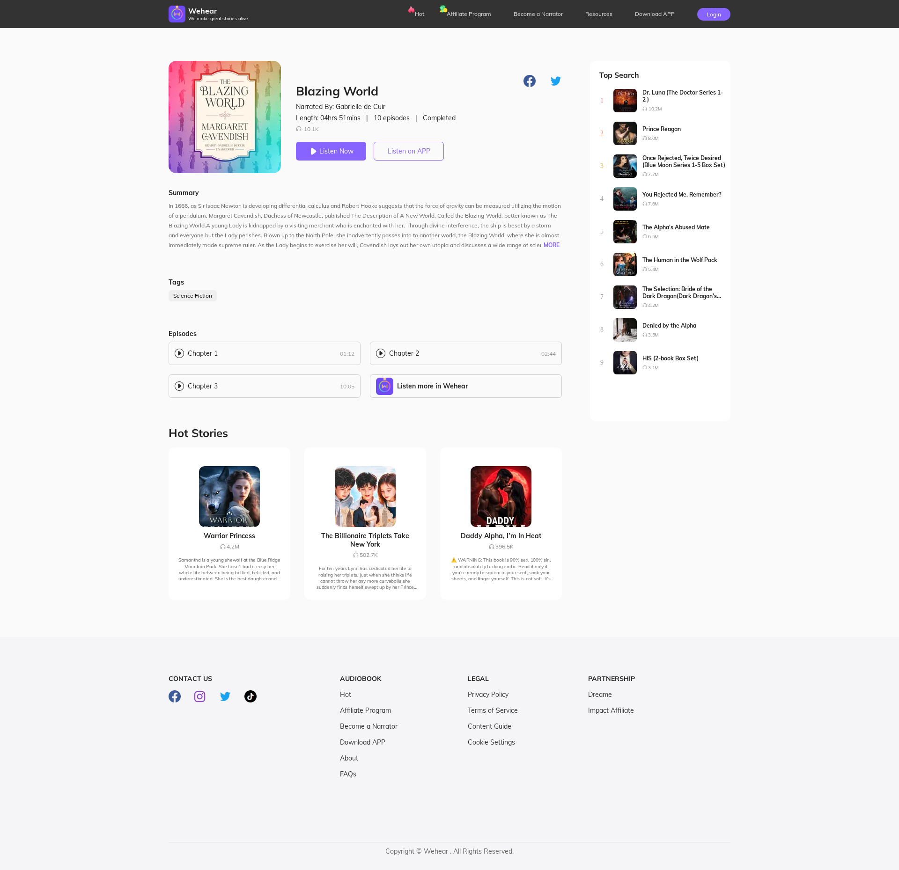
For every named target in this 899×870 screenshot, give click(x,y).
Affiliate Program (469, 13)
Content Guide (489, 726)
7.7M (653, 174)
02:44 (548, 353)
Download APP (362, 742)
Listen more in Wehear (432, 386)
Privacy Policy (488, 694)
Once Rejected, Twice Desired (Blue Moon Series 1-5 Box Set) (683, 161)
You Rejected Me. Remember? (682, 194)
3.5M (653, 334)
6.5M (653, 236)
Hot (419, 13)
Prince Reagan (661, 128)
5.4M (653, 269)
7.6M (653, 203)
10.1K (311, 128)
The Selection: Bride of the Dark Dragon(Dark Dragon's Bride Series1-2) (679, 292)
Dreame (600, 694)
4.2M (653, 305)
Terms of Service (493, 710)
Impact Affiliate (611, 710)
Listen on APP (409, 151)
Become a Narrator (538, 13)
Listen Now (336, 151)
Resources (598, 13)
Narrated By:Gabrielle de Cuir (340, 106)
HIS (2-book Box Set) (670, 358)
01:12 (347, 353)
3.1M (653, 367)
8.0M (653, 138)
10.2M (655, 108)
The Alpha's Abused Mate (676, 227)
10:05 (347, 386)
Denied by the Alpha (669, 325)
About (349, 758)
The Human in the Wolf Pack (679, 259)
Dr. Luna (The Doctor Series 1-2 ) (682, 96)
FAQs (348, 774)
